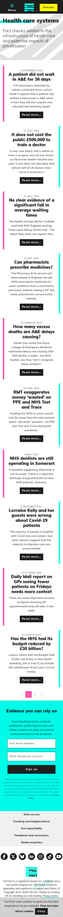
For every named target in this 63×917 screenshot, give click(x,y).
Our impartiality (31, 828)
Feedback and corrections (32, 835)
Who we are (31, 814)
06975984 (39, 885)
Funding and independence (31, 821)
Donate (48, 7)
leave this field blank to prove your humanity (15, 704)
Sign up (31, 769)
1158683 (47, 881)
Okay (41, 911)
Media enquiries (31, 842)
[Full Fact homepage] (29, 7)
